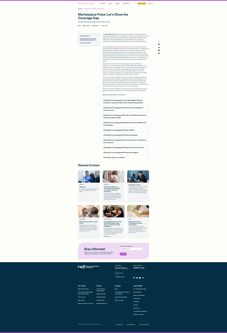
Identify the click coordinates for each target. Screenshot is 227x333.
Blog (116, 289)
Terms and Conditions (144, 324)
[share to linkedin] (159, 50)
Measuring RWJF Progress (85, 303)
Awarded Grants (101, 294)
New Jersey (81, 300)
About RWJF (138, 286)
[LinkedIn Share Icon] (137, 278)
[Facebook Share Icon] (134, 278)
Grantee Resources (101, 303)
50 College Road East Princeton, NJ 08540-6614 (121, 268)
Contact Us (136, 308)
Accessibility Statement (140, 311)
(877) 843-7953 (119, 273)
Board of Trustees (138, 314)
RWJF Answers (119, 300)
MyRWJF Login (138, 268)
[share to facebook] (159, 44)
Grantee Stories (100, 297)
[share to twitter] (159, 41)
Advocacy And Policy (121, 297)
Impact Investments (139, 295)
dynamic (105, 71)
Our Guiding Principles (139, 289)
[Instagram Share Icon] (143, 278)
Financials (136, 302)
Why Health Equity (83, 289)
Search (150, 3)
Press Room (136, 298)
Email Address (126, 246)
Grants (99, 286)
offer (127, 50)
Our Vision (82, 286)
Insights (118, 286)
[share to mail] (159, 47)
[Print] (159, 53)
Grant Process (100, 300)
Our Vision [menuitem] (102, 3)
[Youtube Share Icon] (140, 278)
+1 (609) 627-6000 (119, 277)
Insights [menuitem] (118, 3)
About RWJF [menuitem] (126, 3)
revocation (130, 67)
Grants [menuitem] (110, 3)
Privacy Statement (131, 324)
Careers (135, 305)
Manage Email (119, 324)
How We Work (137, 292)
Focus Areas (81, 297)
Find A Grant (142, 3)
